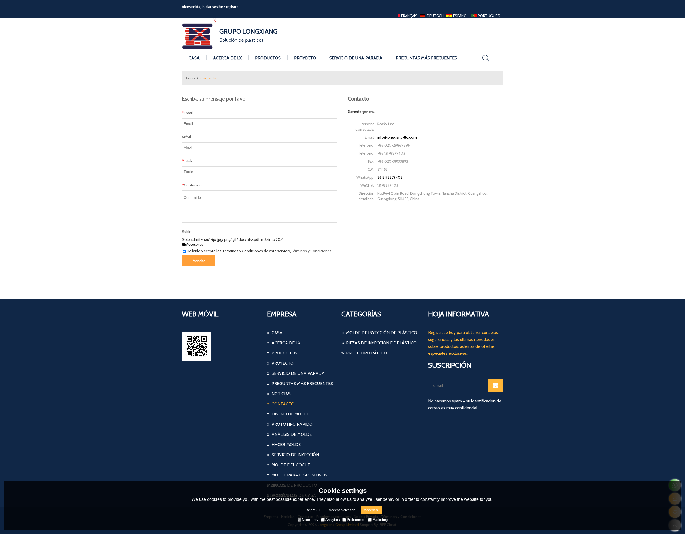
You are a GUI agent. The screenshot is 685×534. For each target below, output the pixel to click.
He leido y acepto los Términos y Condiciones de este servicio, (259, 251)
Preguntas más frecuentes (426, 57)
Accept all (371, 510)
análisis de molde (292, 434)
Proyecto (305, 57)
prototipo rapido (292, 424)
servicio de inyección (295, 454)
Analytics (332, 520)
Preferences (356, 520)
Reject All (313, 510)
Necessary (310, 520)
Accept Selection (342, 510)
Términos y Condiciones (311, 251)
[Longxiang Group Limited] (199, 34)
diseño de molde (290, 414)
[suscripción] (495, 385)
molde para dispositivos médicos (297, 476)
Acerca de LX (227, 57)
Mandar (199, 260)
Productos (268, 57)
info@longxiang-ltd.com (397, 137)
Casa (194, 57)
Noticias (281, 393)
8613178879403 (389, 177)
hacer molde (286, 444)
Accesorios (194, 244)
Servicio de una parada (355, 57)
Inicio (190, 78)
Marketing (380, 520)
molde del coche (291, 464)
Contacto (283, 403)
